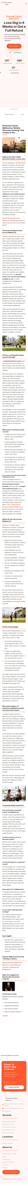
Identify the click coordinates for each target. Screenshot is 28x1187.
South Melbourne (15, 965)
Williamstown (6, 969)
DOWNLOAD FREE (14, 1087)
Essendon (5, 967)
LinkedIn (5, 1016)
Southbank (12, 967)
